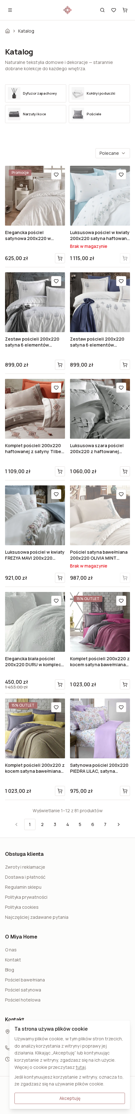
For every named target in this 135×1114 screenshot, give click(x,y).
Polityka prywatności (26, 897)
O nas (11, 950)
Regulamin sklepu (23, 887)
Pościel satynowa (23, 990)
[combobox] (112, 153)
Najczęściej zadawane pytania (36, 917)
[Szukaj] (102, 10)
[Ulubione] (114, 10)
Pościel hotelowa (22, 1000)
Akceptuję (69, 1098)
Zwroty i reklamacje (25, 867)
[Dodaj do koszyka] (60, 258)
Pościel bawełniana (25, 980)
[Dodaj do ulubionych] (56, 175)
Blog (9, 970)
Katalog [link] (26, 31)
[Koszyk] (125, 10)
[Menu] (10, 10)
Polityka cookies (22, 907)
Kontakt (13, 960)
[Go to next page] (118, 824)
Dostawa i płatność (25, 877)
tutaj (81, 1067)
